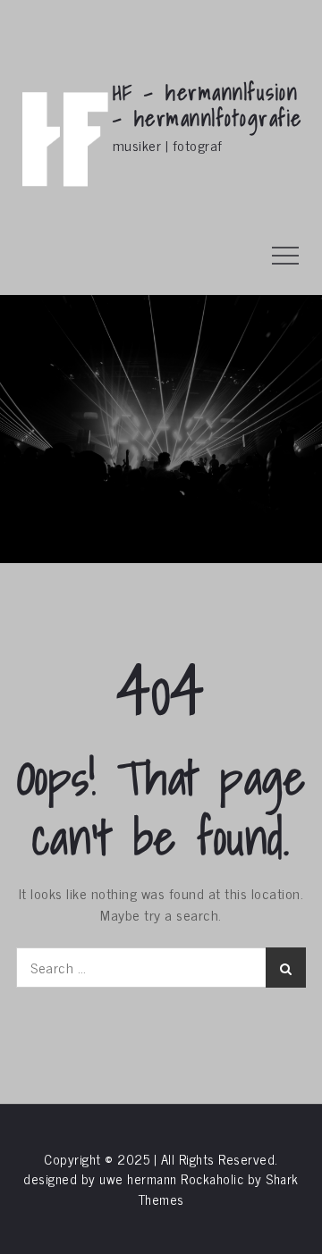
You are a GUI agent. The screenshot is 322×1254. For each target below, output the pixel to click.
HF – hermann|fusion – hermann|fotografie (207, 105)
